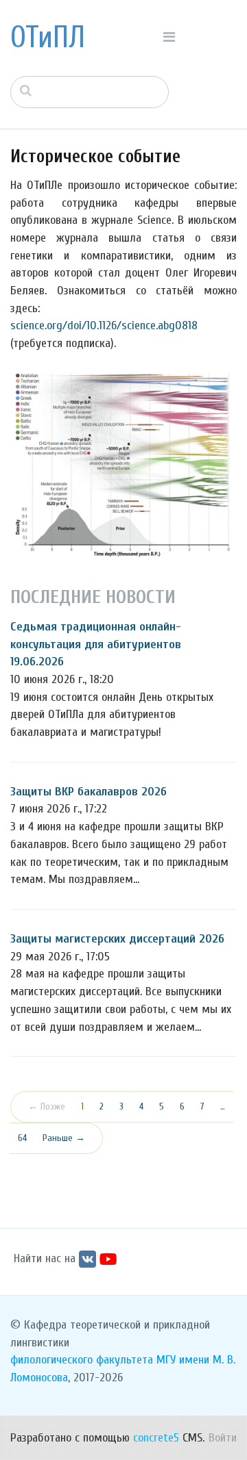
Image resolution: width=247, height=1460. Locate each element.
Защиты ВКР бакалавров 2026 (88, 791)
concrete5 (156, 1438)
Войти (223, 1438)
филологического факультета (81, 1360)
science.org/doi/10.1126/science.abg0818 (104, 325)
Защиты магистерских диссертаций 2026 (117, 939)
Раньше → (64, 1138)
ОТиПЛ (47, 37)
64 (22, 1138)
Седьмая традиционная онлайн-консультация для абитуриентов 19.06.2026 (95, 644)
